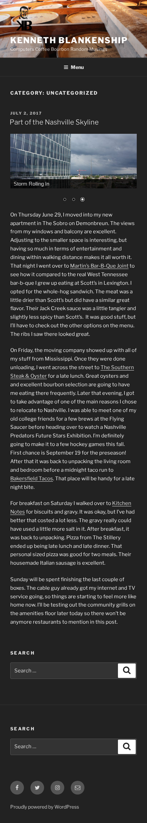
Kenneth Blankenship (69, 40)
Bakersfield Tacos (31, 478)
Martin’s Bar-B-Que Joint (99, 266)
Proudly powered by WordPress (44, 807)
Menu (77, 67)
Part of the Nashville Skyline (54, 122)
